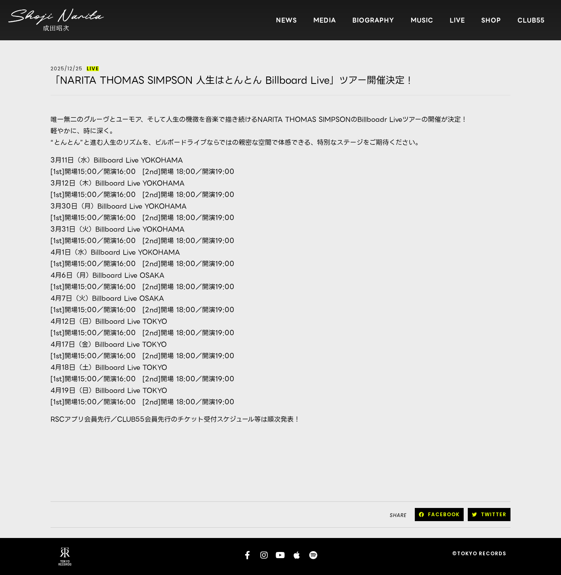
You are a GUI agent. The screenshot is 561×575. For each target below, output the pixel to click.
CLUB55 (531, 20)
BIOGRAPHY (373, 20)
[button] (439, 514)
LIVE (457, 20)
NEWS (286, 20)
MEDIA (324, 20)
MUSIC (422, 20)
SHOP (491, 20)
